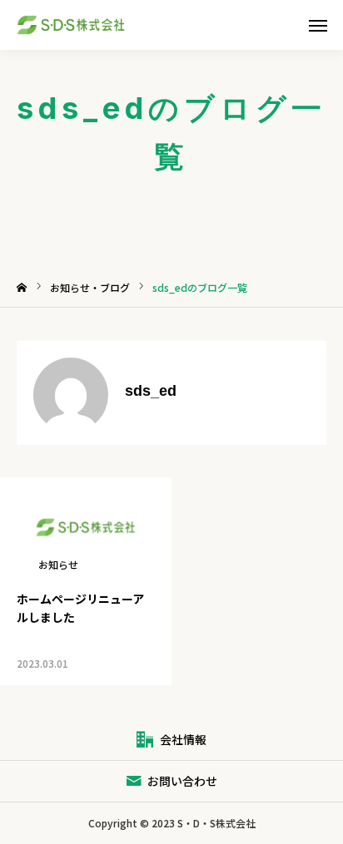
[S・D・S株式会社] (84, 25)
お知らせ (58, 564)
